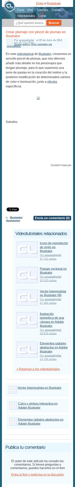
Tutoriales (42, 10)
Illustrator (45, 54)
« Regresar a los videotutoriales (38, 369)
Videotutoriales (26, 16)
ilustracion (13, 220)
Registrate (54, 3)
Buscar (54, 22)
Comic (42, 16)
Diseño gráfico (22, 44)
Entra (39, 3)
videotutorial (25, 54)
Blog (30, 10)
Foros (20, 10)
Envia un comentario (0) (52, 218)
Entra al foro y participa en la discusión (37, 474)
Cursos (56, 10)
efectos (52, 81)
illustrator (16, 217)
